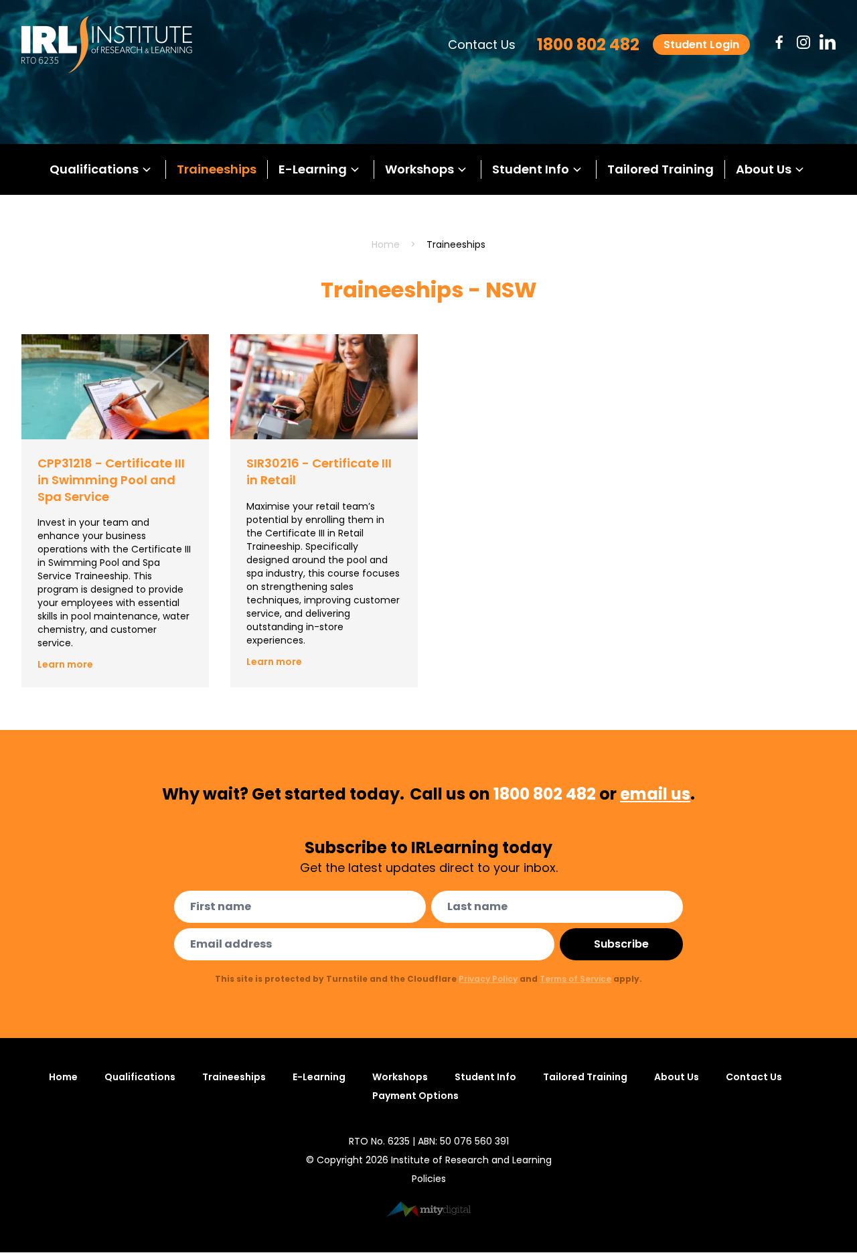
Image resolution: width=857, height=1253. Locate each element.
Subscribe (621, 944)
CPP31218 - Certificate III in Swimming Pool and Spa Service (111, 480)
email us (655, 794)
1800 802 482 (588, 44)
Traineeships (216, 169)
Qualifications (94, 169)
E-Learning (313, 169)
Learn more (65, 664)
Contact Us (482, 44)
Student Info (530, 169)
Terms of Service (575, 978)
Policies (429, 1178)
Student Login (701, 44)
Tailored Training (660, 169)
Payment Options (415, 1095)
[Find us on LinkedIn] (828, 42)
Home (386, 244)
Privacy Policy (488, 978)
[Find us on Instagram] (803, 42)
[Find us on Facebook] (779, 42)
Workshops (419, 169)
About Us (763, 169)
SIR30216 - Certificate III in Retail (319, 471)
